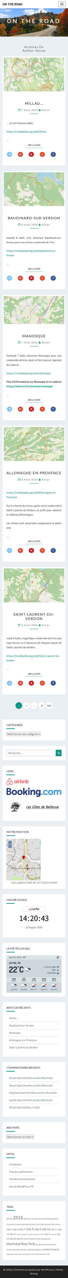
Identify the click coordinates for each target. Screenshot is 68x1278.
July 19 (35, 1234)
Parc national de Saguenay (33, 1250)
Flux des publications (21, 1171)
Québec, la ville (31, 1107)
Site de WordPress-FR (21, 1186)
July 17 (24, 1234)
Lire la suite (35, 145)
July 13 (12, 1234)
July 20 (41, 1234)
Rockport (55, 1249)
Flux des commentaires (22, 1179)
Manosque (34, 336)
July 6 (15, 1229)
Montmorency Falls (44, 1239)
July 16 (18, 1234)
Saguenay (10, 1254)
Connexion (15, 1164)
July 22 (53, 1234)
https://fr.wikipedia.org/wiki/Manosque (28, 373)
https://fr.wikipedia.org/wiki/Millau (26, 131)
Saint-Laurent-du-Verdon (34, 616)
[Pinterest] (31, 154)
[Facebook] (53, 154)
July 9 (37, 1229)
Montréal (13, 1243)
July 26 (26, 1239)
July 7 (22, 1229)
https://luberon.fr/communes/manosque (29, 386)
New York (28, 1244)
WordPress (47, 1269)
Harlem (57, 1224)
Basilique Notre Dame (43, 1219)
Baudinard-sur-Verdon (34, 218)
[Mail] (42, 154)
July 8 (30, 1229)
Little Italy (33, 1239)
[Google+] (20, 154)
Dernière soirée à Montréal (38, 1078)
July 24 (12, 1238)
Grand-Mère (40, 1224)
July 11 (54, 1229)
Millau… (34, 103)
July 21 (47, 1234)
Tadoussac (17, 1254)
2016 (18, 1218)
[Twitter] (9, 154)
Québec (46, 1249)
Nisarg (34, 1273)
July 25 (20, 1238)
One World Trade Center (44, 1244)
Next (49, 705)
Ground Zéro (49, 1224)
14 (42, 705)
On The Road (12, 4)
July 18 (30, 1234)
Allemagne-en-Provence (34, 473)
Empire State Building (23, 1224)
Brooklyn (55, 1219)
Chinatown (10, 1224)
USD (48, 1254)
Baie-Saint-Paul (29, 1219)
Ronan (46, 110)
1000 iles (9, 1219)
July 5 (9, 1229)
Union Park (26, 1254)
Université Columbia (38, 1254)
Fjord (34, 1224)
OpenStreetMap (22, 868)
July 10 (46, 1229)
